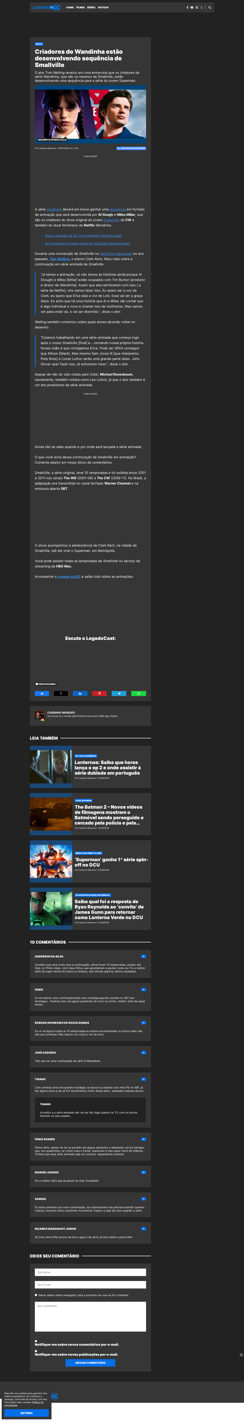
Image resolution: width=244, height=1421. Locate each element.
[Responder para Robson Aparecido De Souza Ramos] (143, 1022)
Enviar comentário (91, 1362)
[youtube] (192, 7)
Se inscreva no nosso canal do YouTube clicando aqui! (87, 243)
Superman (112, 220)
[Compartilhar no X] (61, 693)
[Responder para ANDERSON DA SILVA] (143, 956)
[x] (202, 7)
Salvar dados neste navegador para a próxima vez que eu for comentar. (83, 1295)
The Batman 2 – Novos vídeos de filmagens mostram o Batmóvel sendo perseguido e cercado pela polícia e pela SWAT (109, 817)
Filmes (80, 7)
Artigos (103, 7)
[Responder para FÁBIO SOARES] (143, 1139)
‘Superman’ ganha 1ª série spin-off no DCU (111, 862)
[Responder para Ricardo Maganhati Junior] (143, 1228)
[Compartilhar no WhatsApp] (138, 693)
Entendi (27, 1413)
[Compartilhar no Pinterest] (99, 693)
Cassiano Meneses (61, 712)
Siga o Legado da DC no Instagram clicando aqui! (83, 236)
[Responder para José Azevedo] (143, 1052)
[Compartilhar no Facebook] (42, 693)
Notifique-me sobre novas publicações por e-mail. (76, 1354)
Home (70, 7)
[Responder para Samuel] (143, 1199)
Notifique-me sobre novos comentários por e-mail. (77, 1345)
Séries (91, 7)
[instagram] (197, 7)
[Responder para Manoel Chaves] (143, 1172)
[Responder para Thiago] (143, 1079)
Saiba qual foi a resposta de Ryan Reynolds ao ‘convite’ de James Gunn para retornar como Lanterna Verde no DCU (109, 909)
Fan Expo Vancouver (116, 254)
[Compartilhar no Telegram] (119, 693)
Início (39, 44)
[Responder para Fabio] (143, 989)
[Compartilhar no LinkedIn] (80, 693)
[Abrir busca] (210, 7)
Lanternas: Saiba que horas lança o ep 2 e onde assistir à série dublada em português (108, 768)
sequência (118, 209)
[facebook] (187, 7)
